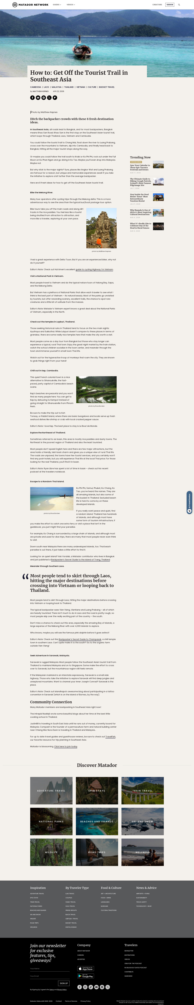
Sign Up (119, 512)
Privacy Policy (110, 518)
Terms (100, 518)
